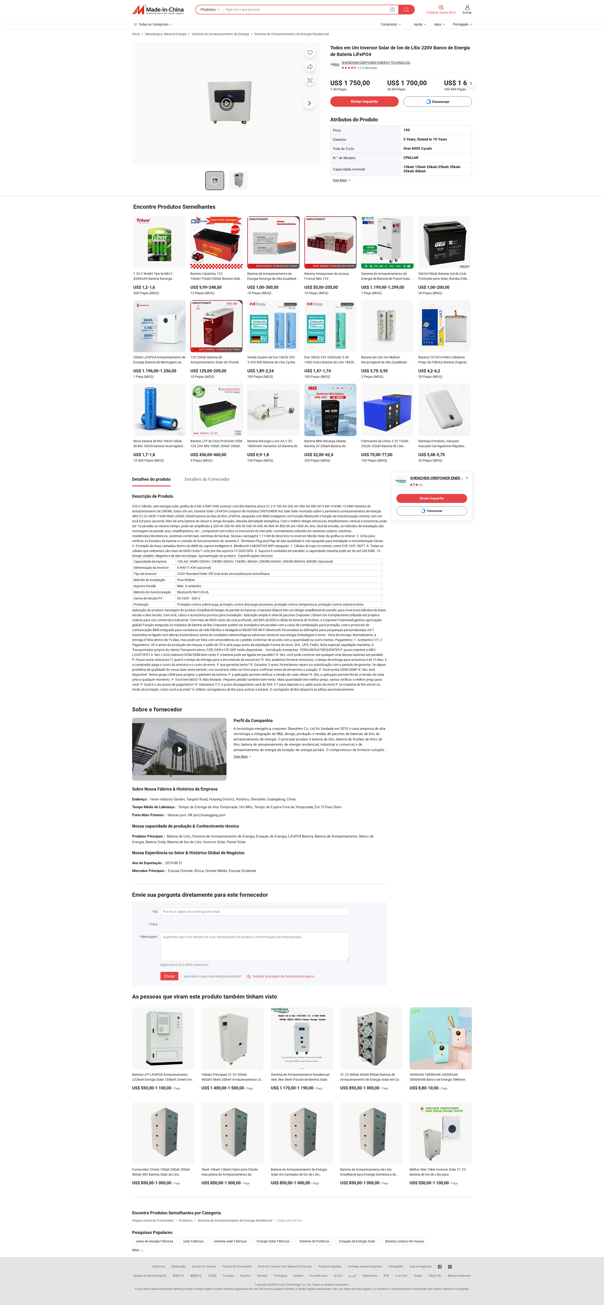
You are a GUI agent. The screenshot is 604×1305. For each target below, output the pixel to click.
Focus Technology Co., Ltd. (294, 1284)
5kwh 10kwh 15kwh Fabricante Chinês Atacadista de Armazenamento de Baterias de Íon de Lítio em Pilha (229, 1174)
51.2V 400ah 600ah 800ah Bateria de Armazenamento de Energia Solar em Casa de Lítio (371, 1079)
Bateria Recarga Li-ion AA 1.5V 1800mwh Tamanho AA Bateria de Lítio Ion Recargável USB (272, 444)
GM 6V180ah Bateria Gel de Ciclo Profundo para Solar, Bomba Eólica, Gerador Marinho (444, 276)
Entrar (467, 12)
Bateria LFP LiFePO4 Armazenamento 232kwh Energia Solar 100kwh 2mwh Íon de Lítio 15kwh (162, 1079)
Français (228, 1275)
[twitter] (450, 1266)
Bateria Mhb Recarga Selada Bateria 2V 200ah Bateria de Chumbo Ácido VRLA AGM (325, 444)
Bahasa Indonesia (459, 1275)
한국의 (338, 1275)
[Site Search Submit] (406, 9)
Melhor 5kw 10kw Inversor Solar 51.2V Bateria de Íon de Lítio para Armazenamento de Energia (438, 1174)
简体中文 (178, 1275)
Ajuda (418, 24)
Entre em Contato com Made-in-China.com (285, 1266)
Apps (437, 24)
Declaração (178, 1266)
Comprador (389, 24)
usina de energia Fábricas (154, 1241)
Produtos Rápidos (330, 1266)
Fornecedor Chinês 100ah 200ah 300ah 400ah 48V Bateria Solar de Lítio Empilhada (161, 1174)
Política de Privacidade (237, 1266)
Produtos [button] (208, 9)
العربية (352, 1275)
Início (136, 34)
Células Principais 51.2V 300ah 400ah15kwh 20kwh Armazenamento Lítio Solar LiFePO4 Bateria (232, 1079)
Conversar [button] (440, 101)
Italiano (298, 1275)
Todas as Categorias (153, 24)
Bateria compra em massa (404, 1241)
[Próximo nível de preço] (471, 83)
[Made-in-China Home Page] (158, 10)
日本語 (212, 1275)
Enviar (169, 976)
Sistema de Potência (314, 1241)
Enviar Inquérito (364, 101)
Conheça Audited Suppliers (365, 1266)
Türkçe (418, 1275)
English (161, 1275)
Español (245, 1275)
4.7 (416, 485)
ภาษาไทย (401, 1275)
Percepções (396, 1266)
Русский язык (318, 1275)
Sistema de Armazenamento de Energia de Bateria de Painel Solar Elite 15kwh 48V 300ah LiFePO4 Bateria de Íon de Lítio (385, 276)
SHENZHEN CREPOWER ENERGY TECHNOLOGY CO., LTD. (377, 62)
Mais (136, 1250)
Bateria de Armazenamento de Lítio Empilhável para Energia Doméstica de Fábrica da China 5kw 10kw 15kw (368, 1174)
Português (280, 1275)
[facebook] (440, 1266)
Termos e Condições (456, 1289)
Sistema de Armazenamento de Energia (220, 34)
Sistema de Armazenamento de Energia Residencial (291, 34)
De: (156, 911)
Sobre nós (158, 1266)
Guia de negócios (421, 1266)
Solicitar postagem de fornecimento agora (280, 976)
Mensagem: (149, 936)
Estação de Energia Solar (357, 1241)
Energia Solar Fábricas (273, 1241)
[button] (392, 9)
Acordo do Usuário (204, 1266)
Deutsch (262, 1275)
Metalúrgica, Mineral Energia (166, 34)
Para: (154, 924)
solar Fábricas (193, 1241)
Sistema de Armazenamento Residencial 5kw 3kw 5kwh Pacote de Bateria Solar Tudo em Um (300, 1079)
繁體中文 (196, 1275)
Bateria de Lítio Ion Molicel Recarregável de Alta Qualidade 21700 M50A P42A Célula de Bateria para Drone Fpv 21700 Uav (386, 360)
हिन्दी (386, 1275)
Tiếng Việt (434, 1275)
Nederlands (370, 1275)
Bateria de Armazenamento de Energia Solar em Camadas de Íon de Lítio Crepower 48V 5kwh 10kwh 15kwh (299, 1174)
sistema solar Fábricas (230, 1241)
